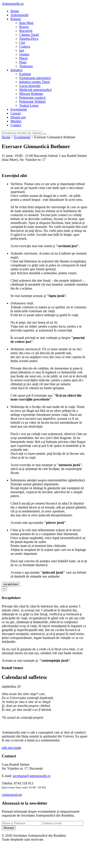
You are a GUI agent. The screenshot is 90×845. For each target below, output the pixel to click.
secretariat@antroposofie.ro (31, 776)
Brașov (24, 27)
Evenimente (18, 109)
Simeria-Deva (28, 38)
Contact (15, 125)
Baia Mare (26, 23)
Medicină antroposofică (35, 90)
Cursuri (15, 113)
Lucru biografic (30, 86)
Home (14, 11)
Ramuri (15, 19)
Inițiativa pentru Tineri (34, 82)
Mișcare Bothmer (31, 93)
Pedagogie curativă (32, 97)
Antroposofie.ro (13, 3)
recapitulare (10, 584)
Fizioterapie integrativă (35, 78)
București (25, 31)
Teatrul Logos (28, 105)
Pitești (23, 58)
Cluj (22, 42)
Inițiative (16, 70)
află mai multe (11, 748)
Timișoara (26, 66)
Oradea (24, 54)
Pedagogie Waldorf (32, 101)
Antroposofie (19, 15)
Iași (21, 50)
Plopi (22, 62)
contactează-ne (12, 794)
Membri (15, 121)
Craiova (24, 46)
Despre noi (18, 117)
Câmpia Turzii (29, 34)
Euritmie (25, 74)
